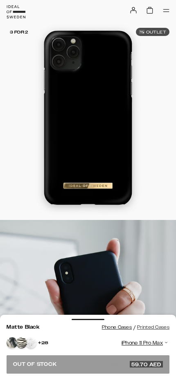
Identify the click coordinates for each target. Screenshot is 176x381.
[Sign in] (133, 10)
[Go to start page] (16, 11)
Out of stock (87, 364)
